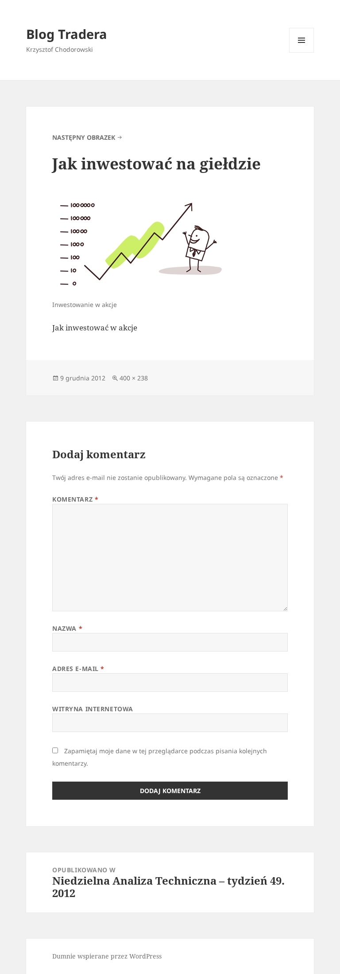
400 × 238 (134, 378)
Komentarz (75, 499)
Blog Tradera (66, 33)
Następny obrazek (83, 137)
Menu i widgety (302, 52)
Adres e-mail (78, 668)
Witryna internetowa (92, 709)
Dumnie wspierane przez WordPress (107, 956)
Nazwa (67, 628)
